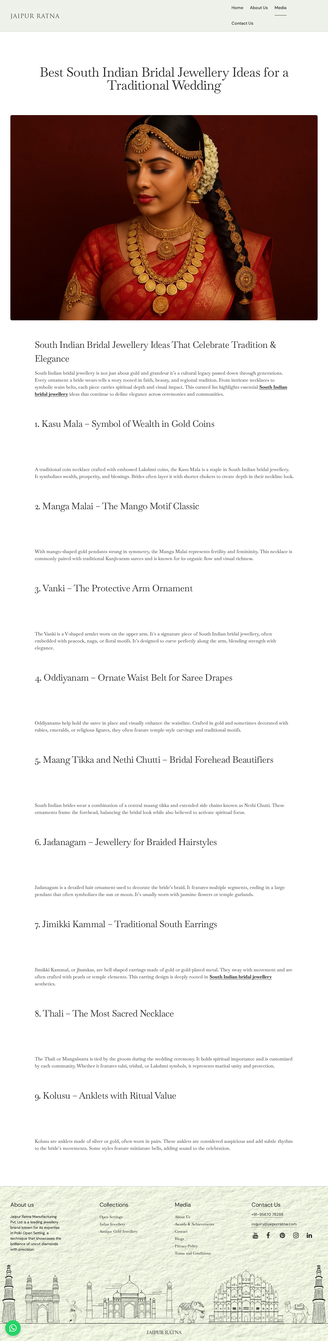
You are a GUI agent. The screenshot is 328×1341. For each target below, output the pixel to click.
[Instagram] (296, 1235)
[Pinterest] (282, 1235)
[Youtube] (255, 1235)
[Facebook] (268, 1235)
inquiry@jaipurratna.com (274, 1224)
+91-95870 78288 (267, 1214)
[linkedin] (309, 1235)
